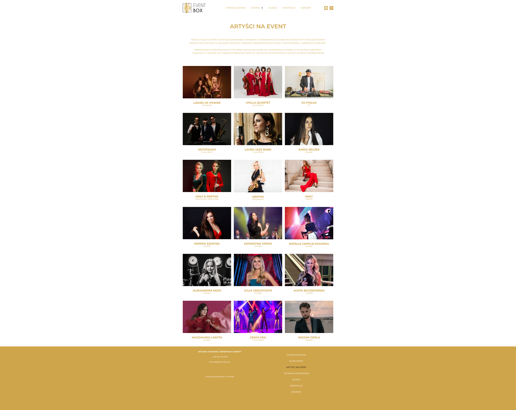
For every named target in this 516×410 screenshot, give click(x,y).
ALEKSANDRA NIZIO (207, 290)
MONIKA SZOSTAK (207, 243)
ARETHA (258, 196)
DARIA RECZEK (309, 149)
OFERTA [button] (255, 8)
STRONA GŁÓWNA (236, 8)
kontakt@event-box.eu (219, 362)
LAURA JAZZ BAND (258, 149)
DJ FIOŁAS (309, 102)
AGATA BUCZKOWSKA (309, 290)
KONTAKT (306, 8)
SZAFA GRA (258, 337)
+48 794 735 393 (219, 357)
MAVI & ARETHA (207, 196)
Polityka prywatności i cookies (219, 376)
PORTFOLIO (289, 8)
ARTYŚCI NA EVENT (296, 367)
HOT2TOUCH (207, 149)
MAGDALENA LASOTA (207, 337)
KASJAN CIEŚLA (309, 337)
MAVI (309, 196)
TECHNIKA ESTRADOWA (296, 373)
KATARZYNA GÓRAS (258, 243)
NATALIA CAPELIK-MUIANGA (309, 243)
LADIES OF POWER (207, 102)
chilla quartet (258, 102)
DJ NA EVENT (296, 361)
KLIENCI (273, 8)
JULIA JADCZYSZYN (258, 290)
